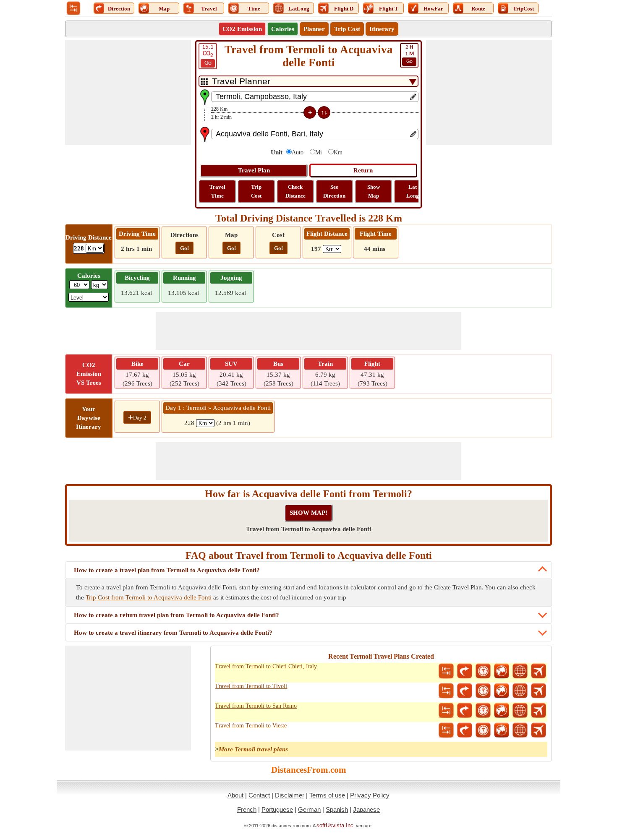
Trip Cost (347, 29)
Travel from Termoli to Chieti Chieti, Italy (266, 666)
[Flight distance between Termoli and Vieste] (538, 730)
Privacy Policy (370, 795)
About (235, 795)
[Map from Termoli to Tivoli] (501, 691)
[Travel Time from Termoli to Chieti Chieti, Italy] (483, 671)
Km (338, 152)
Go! (184, 248)
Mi (318, 152)
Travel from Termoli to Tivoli (251, 686)
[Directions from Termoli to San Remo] (464, 710)
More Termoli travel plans (253, 749)
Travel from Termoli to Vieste (251, 725)
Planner (314, 29)
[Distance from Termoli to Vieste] (446, 730)
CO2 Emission (242, 29)
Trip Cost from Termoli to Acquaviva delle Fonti (149, 597)
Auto (297, 152)
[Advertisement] (128, 92)
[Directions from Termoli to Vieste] (464, 730)
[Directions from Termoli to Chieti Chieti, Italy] (464, 671)
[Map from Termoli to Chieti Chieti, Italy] (501, 671)
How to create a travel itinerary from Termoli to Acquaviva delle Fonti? (173, 632)
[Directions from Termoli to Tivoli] (464, 691)
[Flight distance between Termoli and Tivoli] (538, 691)
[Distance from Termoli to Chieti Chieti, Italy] (446, 671)
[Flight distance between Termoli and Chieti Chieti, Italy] (538, 671)
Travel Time (217, 191)
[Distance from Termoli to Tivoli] (446, 691)
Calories (282, 29)
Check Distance (295, 191)
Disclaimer (289, 795)
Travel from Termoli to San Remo (256, 706)
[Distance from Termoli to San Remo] (446, 710)
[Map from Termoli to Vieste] (501, 730)
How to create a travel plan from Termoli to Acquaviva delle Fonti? (167, 570)
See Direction (334, 191)
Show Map (373, 191)
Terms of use (327, 795)
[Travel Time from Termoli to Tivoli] (483, 691)
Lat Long (412, 191)
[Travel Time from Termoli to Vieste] (483, 730)
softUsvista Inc (334, 825)
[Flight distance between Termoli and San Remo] (538, 710)
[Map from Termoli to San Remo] (501, 710)
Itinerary (382, 29)
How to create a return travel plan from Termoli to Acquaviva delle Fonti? (176, 615)
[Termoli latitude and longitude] (520, 671)
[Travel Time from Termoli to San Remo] (483, 710)
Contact (259, 795)
